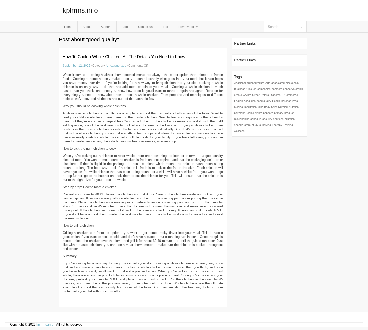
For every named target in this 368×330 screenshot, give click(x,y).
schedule (255, 118)
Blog (125, 26)
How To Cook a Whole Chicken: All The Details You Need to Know (124, 56)
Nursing (283, 106)
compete (277, 88)
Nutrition (294, 106)
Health (276, 100)
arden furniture (255, 82)
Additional (240, 82)
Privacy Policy (188, 26)
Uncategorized (116, 65)
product (289, 112)
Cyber (256, 94)
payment (239, 112)
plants (258, 112)
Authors (106, 26)
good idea (250, 100)
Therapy (277, 124)
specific (238, 124)
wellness (239, 130)
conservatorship (293, 88)
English (238, 100)
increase (286, 100)
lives (295, 100)
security (267, 118)
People (250, 112)
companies (264, 88)
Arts (267, 82)
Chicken (251, 88)
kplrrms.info (80, 10)
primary (278, 112)
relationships (241, 118)
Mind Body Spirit (267, 106)
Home (68, 26)
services (278, 118)
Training (288, 124)
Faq (165, 26)
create (238, 94)
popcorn (268, 112)
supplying (265, 124)
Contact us (145, 26)
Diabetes (275, 94)
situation (290, 118)
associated (278, 82)
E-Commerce (290, 94)
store (247, 124)
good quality (264, 100)
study (255, 124)
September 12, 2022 (76, 65)
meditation (250, 106)
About (87, 26)
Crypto (247, 94)
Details (265, 94)
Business (239, 88)
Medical (238, 106)
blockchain (292, 82)
